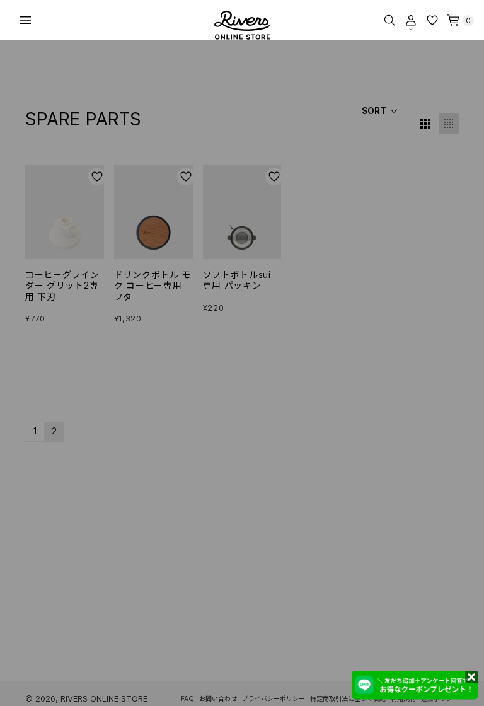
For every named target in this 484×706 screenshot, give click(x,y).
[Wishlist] (432, 20)
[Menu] (25, 20)
